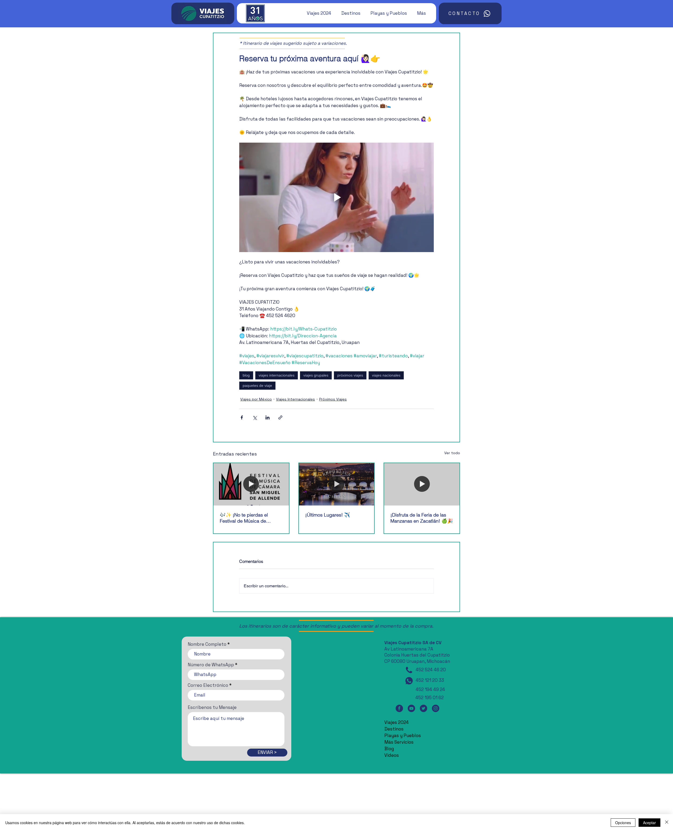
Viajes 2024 (396, 722)
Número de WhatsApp (211, 665)
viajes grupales (315, 375)
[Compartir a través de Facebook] (241, 417)
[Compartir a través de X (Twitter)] (254, 417)
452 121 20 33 (430, 680)
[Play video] (336, 197)
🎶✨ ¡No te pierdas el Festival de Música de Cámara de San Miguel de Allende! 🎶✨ (247, 518)
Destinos (394, 729)
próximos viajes (350, 375)
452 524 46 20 (431, 670)
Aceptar (649, 822)
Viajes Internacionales (295, 399)
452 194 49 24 (430, 689)
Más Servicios (399, 742)
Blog (389, 749)
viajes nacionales (386, 375)
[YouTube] (411, 708)
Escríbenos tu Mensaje (212, 707)
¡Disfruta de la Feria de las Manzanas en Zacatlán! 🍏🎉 (421, 518)
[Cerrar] (667, 822)
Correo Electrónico (208, 685)
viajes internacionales (276, 375)
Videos (391, 755)
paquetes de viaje (257, 385)
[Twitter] (423, 708)
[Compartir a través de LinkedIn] (267, 417)
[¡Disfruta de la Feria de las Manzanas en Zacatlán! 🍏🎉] (422, 484)
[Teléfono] (409, 670)
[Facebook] (399, 708)
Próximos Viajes (333, 399)
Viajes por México (256, 399)
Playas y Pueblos (402, 735)
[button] (316, 13)
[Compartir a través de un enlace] (280, 417)
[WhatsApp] (409, 681)
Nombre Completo (207, 644)
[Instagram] (435, 708)
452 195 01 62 (429, 697)
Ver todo (452, 452)
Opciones (623, 822)
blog (246, 375)
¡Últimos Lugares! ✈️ (327, 515)
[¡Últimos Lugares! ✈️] (336, 484)
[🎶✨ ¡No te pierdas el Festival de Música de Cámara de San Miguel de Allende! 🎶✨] (251, 484)
